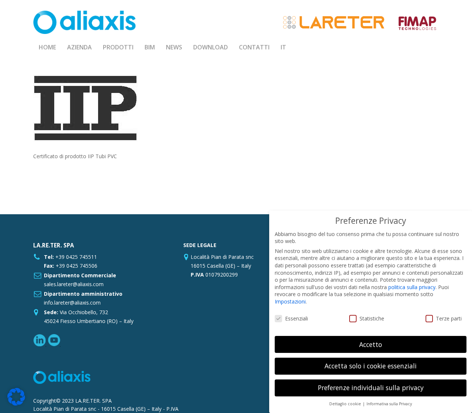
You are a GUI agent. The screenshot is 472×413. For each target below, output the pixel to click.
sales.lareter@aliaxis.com (74, 284)
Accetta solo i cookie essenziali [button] (370, 365)
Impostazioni (290, 301)
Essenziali (296, 318)
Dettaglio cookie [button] (345, 403)
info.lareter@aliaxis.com (72, 302)
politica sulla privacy (411, 287)
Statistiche (372, 318)
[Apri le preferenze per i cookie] (16, 403)
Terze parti (449, 318)
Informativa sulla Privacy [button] (389, 403)
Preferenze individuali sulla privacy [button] (371, 387)
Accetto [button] (370, 344)
